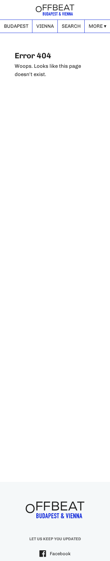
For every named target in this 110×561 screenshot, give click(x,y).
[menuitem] (16, 26)
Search (71, 26)
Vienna (45, 26)
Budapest (16, 26)
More (96, 26)
